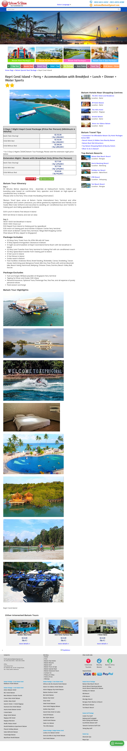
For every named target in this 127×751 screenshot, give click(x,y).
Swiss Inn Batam (48, 723)
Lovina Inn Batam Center (51, 733)
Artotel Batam (97, 117)
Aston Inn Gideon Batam (100, 124)
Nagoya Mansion (9, 721)
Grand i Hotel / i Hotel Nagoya (13, 704)
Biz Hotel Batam (48, 695)
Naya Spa (86, 739)
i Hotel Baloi (8, 712)
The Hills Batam (48, 726)
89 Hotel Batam (97, 103)
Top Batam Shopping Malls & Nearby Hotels (98, 146)
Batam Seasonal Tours (51, 671)
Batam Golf (48, 665)
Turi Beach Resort (98, 184)
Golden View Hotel (10, 701)
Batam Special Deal (50, 669)
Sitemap (46, 679)
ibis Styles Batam (48, 717)
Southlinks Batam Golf (90, 723)
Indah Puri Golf (88, 716)
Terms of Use (48, 677)
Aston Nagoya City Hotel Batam (53, 689)
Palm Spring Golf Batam (90, 720)
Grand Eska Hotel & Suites (51, 712)
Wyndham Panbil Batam (11, 737)
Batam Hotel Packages (21, 60)
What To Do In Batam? (90, 149)
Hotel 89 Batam (48, 715)
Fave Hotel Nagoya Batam (51, 706)
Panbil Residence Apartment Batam (15, 726)
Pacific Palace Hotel (10, 723)
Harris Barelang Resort (100, 163)
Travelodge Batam (10, 735)
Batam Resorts (49, 663)
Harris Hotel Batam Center (12, 709)
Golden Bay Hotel (49, 709)
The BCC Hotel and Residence (102, 96)
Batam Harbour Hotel (50, 692)
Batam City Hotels (50, 661)
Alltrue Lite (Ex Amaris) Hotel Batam (55, 684)
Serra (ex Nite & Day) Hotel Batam (54, 735)
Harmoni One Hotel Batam (12, 707)
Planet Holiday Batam (11, 729)
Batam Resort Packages (49, 60)
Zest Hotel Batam (49, 738)
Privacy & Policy (49, 675)
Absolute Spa (87, 737)
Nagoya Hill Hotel (9, 718)
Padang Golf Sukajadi (89, 718)
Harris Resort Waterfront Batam (93, 688)
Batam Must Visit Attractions (92, 143)
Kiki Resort (86, 693)
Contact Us (47, 673)
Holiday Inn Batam (89, 691)
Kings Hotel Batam (10, 715)
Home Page (9, 70)
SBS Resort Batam (88, 705)
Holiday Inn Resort (98, 170)
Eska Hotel (46, 701)
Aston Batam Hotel (10, 690)
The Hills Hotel (97, 110)
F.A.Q (45, 659)
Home (46, 657)
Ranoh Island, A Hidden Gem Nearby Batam (98, 140)
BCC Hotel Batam (9, 693)
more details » (24, 644)
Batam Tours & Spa (50, 667)
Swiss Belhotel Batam (11, 732)
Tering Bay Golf (87, 728)
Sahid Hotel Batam (49, 720)
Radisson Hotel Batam (11, 683)
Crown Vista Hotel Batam (12, 698)
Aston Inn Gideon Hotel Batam (53, 687)
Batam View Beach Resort (101, 156)
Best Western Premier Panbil (13, 695)
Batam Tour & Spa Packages (105, 60)
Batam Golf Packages (77, 60)
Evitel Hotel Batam (49, 703)
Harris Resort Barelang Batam (92, 686)
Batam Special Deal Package (26, 70)
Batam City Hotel (48, 698)
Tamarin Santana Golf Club (91, 725)
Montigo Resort (87, 699)
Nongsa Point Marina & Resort (92, 702)
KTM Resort (95, 177)
